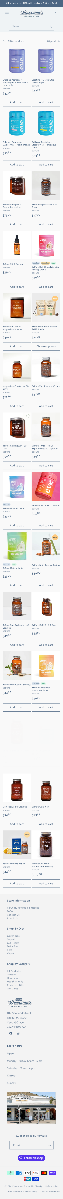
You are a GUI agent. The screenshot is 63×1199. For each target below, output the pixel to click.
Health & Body (15, 981)
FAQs (10, 911)
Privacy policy (31, 1191)
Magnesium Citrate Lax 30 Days (16, 387)
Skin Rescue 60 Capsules (15, 806)
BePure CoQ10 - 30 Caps (44, 625)
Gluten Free (13, 935)
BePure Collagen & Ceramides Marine (12, 206)
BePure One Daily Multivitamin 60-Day (42, 865)
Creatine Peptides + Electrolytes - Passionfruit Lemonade (16, 82)
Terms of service (14, 1191)
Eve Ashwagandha (41, 750)
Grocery (11, 974)
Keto (9, 949)
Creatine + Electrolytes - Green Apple (44, 81)
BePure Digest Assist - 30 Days (44, 206)
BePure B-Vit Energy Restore (46, 565)
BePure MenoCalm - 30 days (17, 684)
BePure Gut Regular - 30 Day (15, 447)
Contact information (50, 1191)
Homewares (13, 978)
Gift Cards (12, 988)
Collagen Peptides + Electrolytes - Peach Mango (16, 143)
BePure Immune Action (14, 863)
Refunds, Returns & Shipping (23, 907)
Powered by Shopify (33, 1186)
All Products (13, 971)
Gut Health (13, 942)
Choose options (46, 346)
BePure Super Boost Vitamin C (17, 752)
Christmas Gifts (15, 985)
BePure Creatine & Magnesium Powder (12, 328)
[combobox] (31, 26)
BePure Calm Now (41, 806)
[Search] (50, 26)
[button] (7, 14)
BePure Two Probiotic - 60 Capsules (16, 626)
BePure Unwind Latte (13, 508)
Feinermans (17, 1186)
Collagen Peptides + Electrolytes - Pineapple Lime (44, 145)
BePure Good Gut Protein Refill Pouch (44, 328)
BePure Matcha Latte (13, 568)
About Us (12, 918)
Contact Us (13, 914)
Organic (11, 939)
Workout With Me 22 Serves (46, 505)
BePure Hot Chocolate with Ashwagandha (45, 268)
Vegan (10, 953)
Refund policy (52, 1186)
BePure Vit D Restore (13, 264)
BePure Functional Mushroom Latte (41, 689)
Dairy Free (12, 946)
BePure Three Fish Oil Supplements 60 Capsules (45, 447)
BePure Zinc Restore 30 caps (46, 386)
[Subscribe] (49, 1145)
